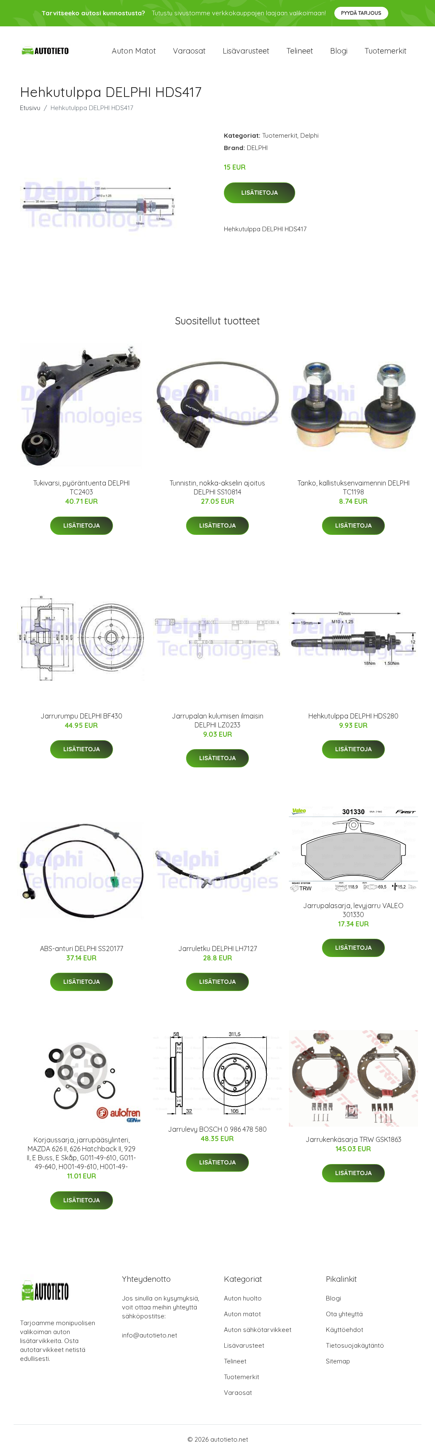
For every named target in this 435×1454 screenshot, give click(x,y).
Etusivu (30, 108)
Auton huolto (243, 1298)
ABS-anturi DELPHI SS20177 (81, 948)
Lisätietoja (259, 192)
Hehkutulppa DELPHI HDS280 (353, 716)
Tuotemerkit (385, 51)
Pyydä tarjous (361, 13)
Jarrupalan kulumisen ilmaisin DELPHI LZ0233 (217, 720)
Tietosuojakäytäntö (355, 1345)
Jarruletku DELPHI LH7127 (217, 948)
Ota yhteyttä (344, 1314)
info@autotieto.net (149, 1335)
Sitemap (338, 1361)
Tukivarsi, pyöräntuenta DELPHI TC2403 (81, 487)
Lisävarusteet (246, 51)
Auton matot (134, 51)
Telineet (299, 51)
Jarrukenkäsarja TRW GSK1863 (353, 1139)
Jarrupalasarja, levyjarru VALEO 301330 (353, 910)
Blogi (338, 51)
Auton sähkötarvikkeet (257, 1330)
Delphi (309, 135)
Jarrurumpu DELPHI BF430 (81, 716)
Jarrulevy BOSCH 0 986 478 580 (217, 1129)
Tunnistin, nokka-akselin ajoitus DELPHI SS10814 (217, 487)
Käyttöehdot (344, 1330)
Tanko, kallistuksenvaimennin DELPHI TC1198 (353, 487)
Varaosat (189, 51)
